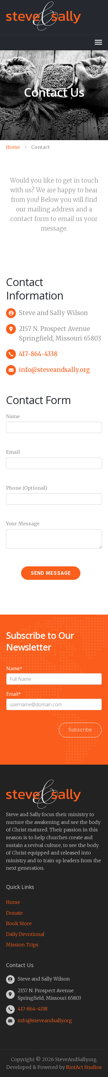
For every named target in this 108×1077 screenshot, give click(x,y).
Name (13, 416)
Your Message (23, 524)
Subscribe (80, 730)
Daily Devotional (25, 934)
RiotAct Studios (84, 1067)
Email (13, 452)
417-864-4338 (38, 354)
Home (13, 147)
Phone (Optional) (26, 488)
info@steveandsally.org (54, 369)
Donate (14, 913)
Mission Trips (22, 945)
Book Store (19, 923)
